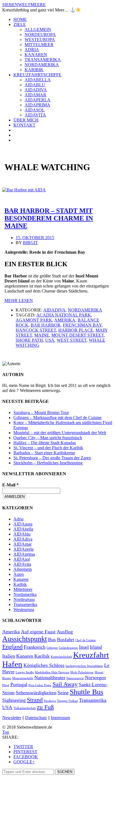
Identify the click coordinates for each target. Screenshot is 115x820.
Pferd (5, 685)
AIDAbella (38, 79)
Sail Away (65, 684)
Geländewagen (68, 647)
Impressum (60, 717)
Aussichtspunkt (24, 639)
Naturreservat (75, 678)
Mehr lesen (18, 300)
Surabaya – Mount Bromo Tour (41, 412)
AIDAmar (35, 94)
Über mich (26, 120)
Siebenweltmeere (24, 4)
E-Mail (10, 485)
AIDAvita (35, 115)
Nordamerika (42, 64)
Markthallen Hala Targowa (52, 672)
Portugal (18, 684)
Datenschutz (36, 717)
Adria (32, 49)
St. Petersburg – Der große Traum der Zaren (52, 457)
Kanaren (36, 54)
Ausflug (65, 631)
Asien (18, 574)
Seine (63, 692)
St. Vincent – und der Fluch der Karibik (48, 447)
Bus (52, 639)
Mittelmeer (39, 44)
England (12, 646)
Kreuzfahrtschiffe (37, 74)
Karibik (34, 69)
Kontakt (24, 125)
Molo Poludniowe (82, 672)
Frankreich (34, 647)
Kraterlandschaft (61, 656)
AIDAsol (35, 110)
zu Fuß (45, 706)
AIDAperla (38, 100)
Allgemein (38, 29)
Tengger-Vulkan (67, 700)
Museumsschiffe (22, 678)
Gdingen (52, 647)
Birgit (30, 242)
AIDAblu (35, 84)
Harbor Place (75, 330)
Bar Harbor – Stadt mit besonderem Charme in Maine (48, 218)
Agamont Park (34, 320)
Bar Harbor (46, 325)
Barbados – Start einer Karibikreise (44, 452)
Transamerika (43, 59)
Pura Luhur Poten (39, 685)
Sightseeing (14, 700)
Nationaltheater (49, 677)
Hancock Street (36, 330)
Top (5, 732)
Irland (96, 647)
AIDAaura (22, 524)
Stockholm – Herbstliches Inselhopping (48, 462)
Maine (41, 335)
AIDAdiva (36, 89)
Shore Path (29, 340)
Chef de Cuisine (85, 640)
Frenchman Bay (82, 325)
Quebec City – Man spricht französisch (47, 437)
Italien (8, 656)
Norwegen (95, 677)
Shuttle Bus (86, 692)
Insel (84, 647)
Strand (35, 699)
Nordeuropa (40, 34)
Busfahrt (65, 639)
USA (49, 340)
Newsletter (11, 717)
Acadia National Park (63, 315)
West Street (72, 340)
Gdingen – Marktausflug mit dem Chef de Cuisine (57, 417)
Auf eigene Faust (38, 631)
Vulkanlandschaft (24, 708)
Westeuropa (40, 39)
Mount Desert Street (77, 335)
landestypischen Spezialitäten (84, 665)
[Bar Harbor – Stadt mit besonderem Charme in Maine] (24, 189)
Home (20, 19)
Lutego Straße (25, 672)
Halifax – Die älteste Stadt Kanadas (44, 442)
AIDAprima (37, 105)
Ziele (19, 24)
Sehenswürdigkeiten (36, 692)
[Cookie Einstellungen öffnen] (44, 815)
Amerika (64, 320)
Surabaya (50, 700)
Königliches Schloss (43, 665)
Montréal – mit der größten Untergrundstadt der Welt (59, 432)
